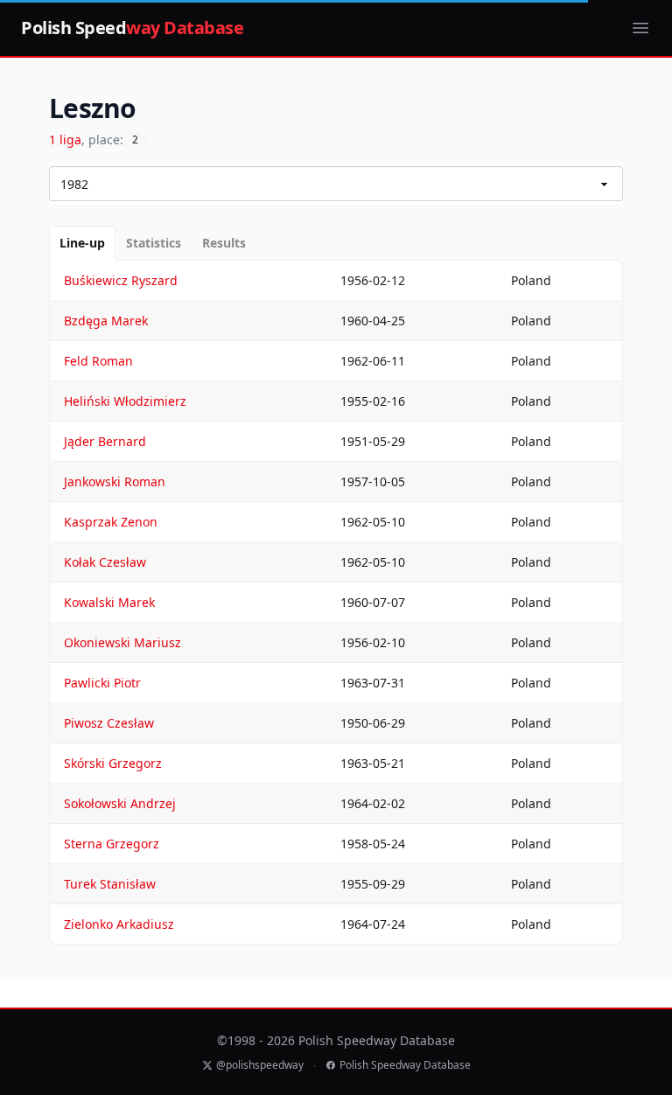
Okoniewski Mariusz (122, 642)
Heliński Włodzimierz (125, 401)
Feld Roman (98, 360)
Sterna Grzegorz (111, 843)
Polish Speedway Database (405, 1065)
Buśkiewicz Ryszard (121, 280)
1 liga (65, 139)
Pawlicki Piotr (102, 682)
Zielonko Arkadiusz (119, 924)
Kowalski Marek (109, 602)
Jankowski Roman (114, 481)
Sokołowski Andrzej (120, 803)
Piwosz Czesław (109, 723)
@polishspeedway (260, 1065)
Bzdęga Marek (106, 320)
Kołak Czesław (105, 562)
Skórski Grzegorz (113, 763)
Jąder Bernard (105, 441)
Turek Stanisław (110, 883)
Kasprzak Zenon (111, 521)
